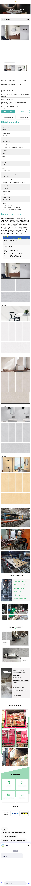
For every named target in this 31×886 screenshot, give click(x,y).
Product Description (23, 117)
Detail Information (8, 117)
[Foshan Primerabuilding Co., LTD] (16, 2)
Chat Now (22, 111)
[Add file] (2, 883)
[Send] (28, 883)
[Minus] (29, 845)
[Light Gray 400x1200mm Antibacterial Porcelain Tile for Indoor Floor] (15, 43)
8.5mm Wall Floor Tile (9, 836)
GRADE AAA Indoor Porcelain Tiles (14, 840)
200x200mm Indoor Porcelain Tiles (14, 832)
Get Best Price (8, 111)
